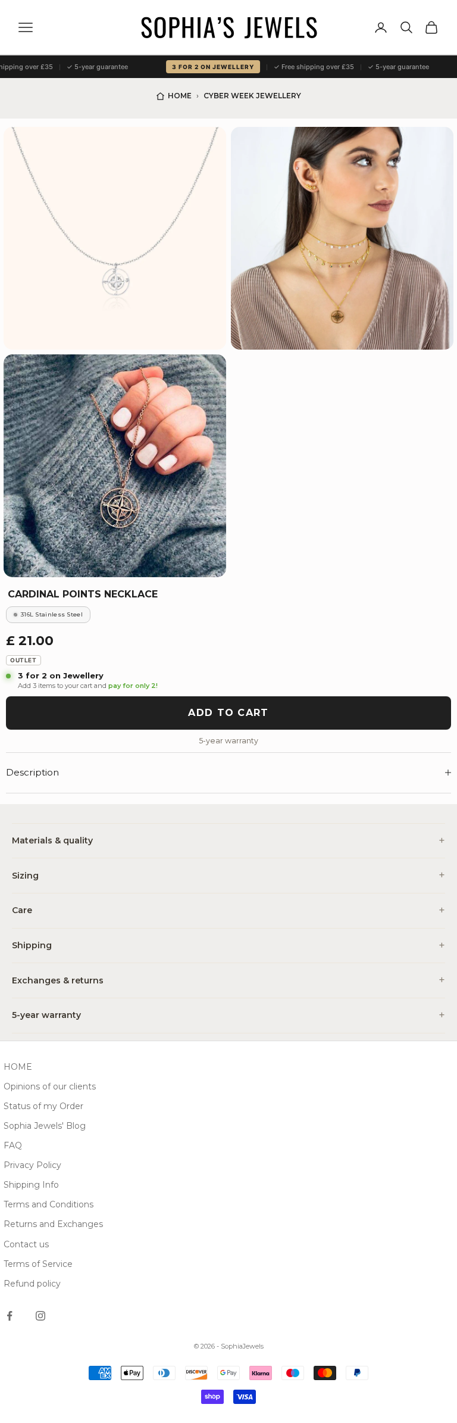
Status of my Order (43, 1106)
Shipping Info (31, 1184)
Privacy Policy (32, 1165)
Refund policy (32, 1283)
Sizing (25, 875)
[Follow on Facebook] (9, 1316)
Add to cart (228, 712)
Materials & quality (52, 840)
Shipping (32, 945)
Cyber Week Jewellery (252, 95)
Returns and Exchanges (53, 1224)
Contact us (26, 1244)
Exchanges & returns (58, 980)
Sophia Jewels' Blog (45, 1125)
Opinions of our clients (50, 1086)
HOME (18, 1066)
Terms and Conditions (48, 1204)
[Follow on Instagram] (40, 1316)
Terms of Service (38, 1264)
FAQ (13, 1145)
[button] (115, 238)
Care (22, 910)
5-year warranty (46, 1015)
